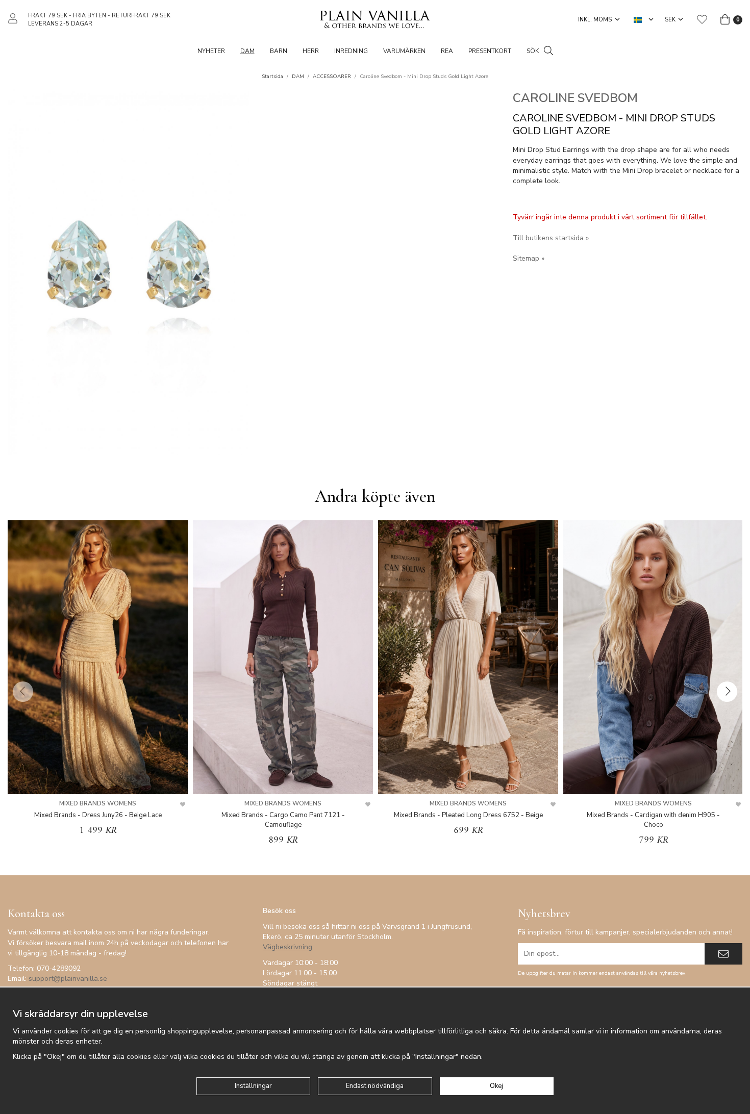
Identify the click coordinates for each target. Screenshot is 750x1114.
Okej (496, 1086)
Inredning (351, 51)
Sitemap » (528, 258)
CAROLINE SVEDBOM (575, 98)
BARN (278, 51)
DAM (247, 51)
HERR (311, 51)
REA (447, 51)
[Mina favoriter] (702, 19)
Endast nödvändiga (375, 1086)
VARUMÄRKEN (404, 51)
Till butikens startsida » (551, 238)
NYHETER (211, 51)
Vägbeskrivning (287, 947)
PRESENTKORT (489, 51)
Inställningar (253, 1086)
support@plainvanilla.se (68, 978)
